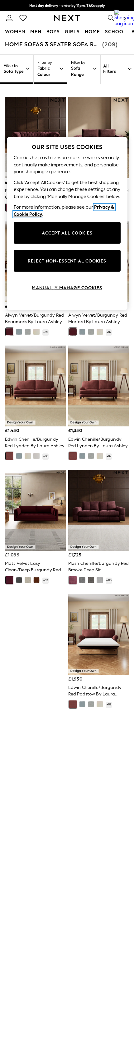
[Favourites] (23, 18)
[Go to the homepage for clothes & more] (67, 18)
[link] (9, 18)
